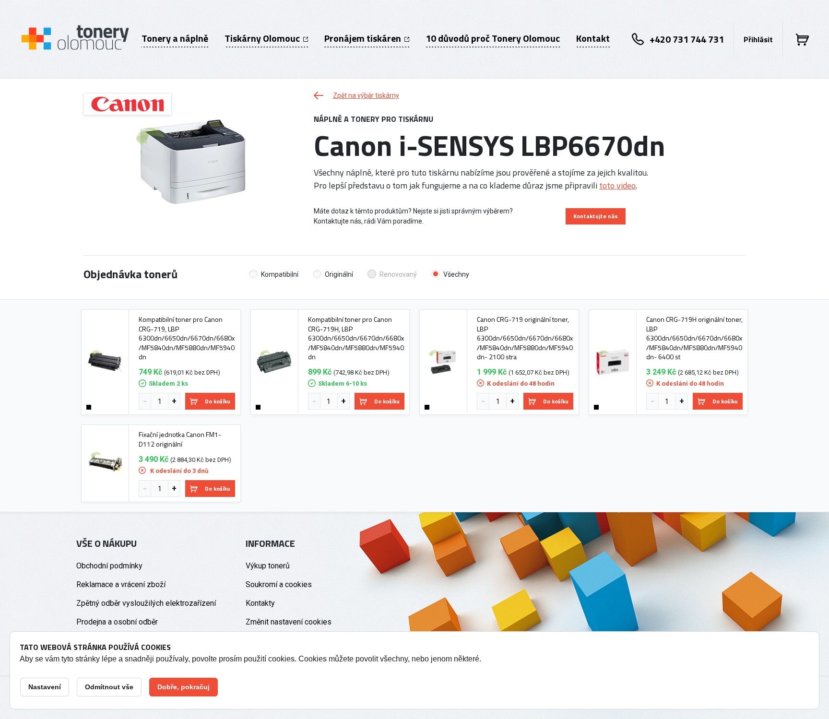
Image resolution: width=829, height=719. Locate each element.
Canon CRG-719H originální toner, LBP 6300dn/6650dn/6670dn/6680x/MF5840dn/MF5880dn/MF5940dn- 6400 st (694, 338)
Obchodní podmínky (109, 565)
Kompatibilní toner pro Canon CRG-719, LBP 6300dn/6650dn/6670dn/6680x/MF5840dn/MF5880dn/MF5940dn (187, 338)
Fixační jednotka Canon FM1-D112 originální (180, 439)
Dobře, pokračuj (183, 687)
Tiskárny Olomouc (263, 38)
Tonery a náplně (175, 38)
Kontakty (260, 603)
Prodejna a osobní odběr (117, 621)
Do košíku (217, 401)
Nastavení (44, 687)
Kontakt (593, 38)
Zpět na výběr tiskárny (366, 95)
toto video (617, 185)
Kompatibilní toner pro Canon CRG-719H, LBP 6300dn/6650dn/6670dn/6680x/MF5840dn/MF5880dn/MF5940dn (356, 338)
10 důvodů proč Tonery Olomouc (493, 38)
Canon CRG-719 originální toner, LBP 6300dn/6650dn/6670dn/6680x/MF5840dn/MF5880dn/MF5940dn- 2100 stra (525, 338)
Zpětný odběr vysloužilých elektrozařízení (146, 603)
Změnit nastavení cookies (289, 621)
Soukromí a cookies (279, 584)
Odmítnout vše (109, 687)
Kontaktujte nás (595, 216)
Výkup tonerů (268, 565)
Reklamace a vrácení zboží (121, 584)
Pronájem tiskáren (363, 38)
